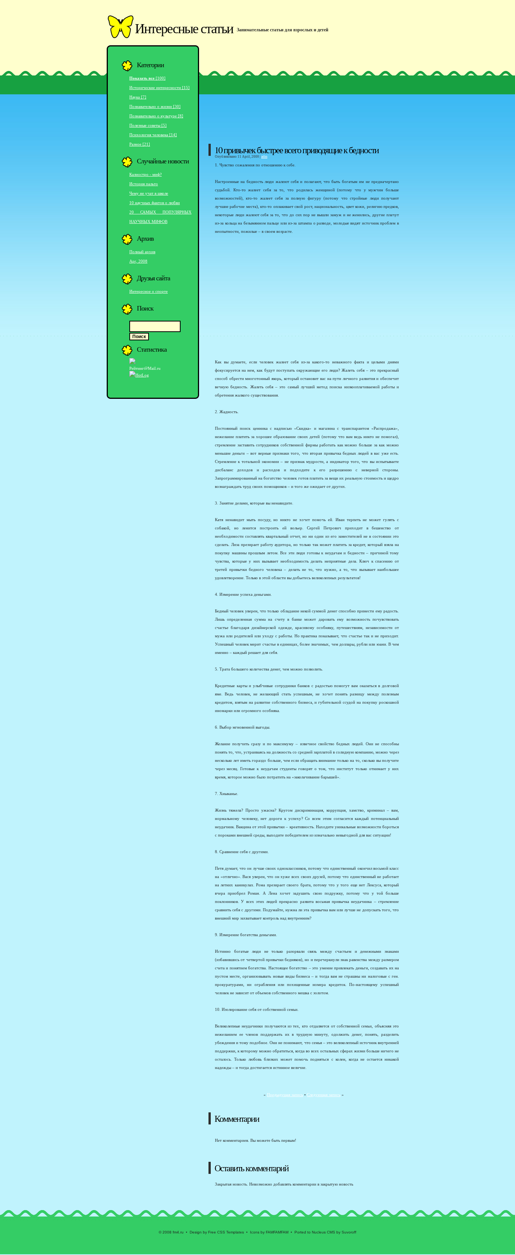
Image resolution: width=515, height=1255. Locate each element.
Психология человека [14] (153, 134)
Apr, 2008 (138, 261)
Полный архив (142, 251)
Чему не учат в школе (148, 193)
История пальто (143, 183)
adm (264, 156)
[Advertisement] (345, 121)
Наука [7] (137, 97)
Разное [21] (139, 144)
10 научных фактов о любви (154, 202)
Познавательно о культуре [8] (156, 116)
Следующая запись (323, 1094)
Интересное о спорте (148, 291)
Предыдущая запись (285, 1094)
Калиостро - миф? (145, 174)
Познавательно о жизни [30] (155, 106)
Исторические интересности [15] (159, 87)
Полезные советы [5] (148, 125)
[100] (147, 78)
